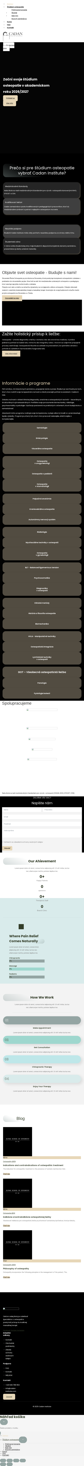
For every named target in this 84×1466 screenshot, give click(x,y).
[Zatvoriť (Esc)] (23, 1460)
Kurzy (9, 22)
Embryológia (42, 438)
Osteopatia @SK (9, 1213)
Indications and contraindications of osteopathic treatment (33, 1165)
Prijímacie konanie (19, 10)
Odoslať (7, 848)
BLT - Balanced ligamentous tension (42, 567)
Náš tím (15, 16)
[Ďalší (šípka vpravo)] (10, 1464)
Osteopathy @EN (9, 1162)
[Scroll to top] (79, 1463)
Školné (14, 13)
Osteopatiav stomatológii (42, 485)
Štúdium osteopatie (15, 7)
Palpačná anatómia (42, 499)
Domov (10, 4)
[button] (20, 7)
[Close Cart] (4, 1422)
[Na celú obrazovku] (10, 1460)
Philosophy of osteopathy (16, 1268)
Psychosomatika (42, 578)
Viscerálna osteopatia (42, 448)
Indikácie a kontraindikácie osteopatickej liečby (27, 1217)
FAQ (8, 25)
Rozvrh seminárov (19, 19)
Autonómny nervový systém (42, 519)
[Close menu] (0, 1433)
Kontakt (10, 27)
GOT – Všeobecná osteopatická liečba (42, 672)
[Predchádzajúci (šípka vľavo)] (3, 1464)
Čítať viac (6, 1174)
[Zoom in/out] (3, 1460)
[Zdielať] (16, 1460)
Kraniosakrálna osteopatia (42, 509)
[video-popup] (21, 926)
